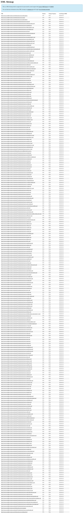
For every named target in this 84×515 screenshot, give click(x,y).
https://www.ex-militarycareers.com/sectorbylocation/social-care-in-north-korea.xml (17, 349)
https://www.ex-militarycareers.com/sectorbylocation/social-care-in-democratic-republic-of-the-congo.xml (21, 213)
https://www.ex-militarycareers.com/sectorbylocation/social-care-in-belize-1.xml (16, 443)
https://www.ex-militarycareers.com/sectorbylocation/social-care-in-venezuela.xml (16, 431)
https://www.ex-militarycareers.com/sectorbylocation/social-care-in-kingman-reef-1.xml (17, 43)
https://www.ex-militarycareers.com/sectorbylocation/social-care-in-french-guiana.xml (17, 419)
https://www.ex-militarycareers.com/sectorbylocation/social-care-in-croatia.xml (16, 103)
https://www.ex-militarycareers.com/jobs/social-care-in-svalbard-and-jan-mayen (16, 150)
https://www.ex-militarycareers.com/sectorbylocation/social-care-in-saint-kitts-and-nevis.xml (18, 492)
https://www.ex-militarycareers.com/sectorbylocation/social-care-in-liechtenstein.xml (17, 131)
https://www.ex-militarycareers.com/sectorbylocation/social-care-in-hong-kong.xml (17, 331)
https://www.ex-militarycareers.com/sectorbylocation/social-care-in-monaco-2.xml (16, 143)
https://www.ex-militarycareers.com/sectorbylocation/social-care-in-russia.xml (16, 160)
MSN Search (45, 6)
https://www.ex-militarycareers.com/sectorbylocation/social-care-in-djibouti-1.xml (16, 215)
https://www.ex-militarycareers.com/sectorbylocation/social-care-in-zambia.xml (16, 298)
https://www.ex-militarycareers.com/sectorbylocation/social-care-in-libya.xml (15, 241)
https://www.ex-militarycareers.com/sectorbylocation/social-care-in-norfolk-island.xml (17, 60)
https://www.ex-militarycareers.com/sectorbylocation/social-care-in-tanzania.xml (16, 288)
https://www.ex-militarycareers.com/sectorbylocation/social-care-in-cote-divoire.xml (17, 211)
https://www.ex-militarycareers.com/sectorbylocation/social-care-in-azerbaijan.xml (16, 305)
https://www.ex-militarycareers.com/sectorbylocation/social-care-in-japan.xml (16, 343)
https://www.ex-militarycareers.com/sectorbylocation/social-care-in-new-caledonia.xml (17, 54)
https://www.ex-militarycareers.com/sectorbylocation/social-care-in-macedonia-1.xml (17, 137)
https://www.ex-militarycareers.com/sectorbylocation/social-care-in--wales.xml (16, 186)
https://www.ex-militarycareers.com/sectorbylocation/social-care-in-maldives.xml (16, 364)
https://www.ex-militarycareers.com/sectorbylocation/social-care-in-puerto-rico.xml (17, 490)
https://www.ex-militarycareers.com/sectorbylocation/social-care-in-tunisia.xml (16, 292)
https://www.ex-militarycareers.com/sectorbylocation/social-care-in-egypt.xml (16, 217)
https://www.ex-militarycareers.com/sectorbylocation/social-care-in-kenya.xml (16, 235)
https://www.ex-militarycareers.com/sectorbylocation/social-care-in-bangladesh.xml (17, 309)
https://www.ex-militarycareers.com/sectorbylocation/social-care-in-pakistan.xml (16, 374)
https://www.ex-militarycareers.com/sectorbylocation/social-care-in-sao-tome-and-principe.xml (19, 272)
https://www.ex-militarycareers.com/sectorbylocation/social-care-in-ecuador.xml (16, 415)
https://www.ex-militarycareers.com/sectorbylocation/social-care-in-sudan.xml (16, 284)
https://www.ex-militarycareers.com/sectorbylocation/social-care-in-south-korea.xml (17, 351)
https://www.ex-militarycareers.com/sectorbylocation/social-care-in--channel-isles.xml (17, 180)
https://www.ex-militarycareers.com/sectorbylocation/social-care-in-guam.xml (16, 35)
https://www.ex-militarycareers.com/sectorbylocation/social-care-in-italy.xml (15, 127)
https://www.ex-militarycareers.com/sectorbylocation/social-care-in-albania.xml (16, 90)
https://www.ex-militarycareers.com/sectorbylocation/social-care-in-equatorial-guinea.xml (18, 219)
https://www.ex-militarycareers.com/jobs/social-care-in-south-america (14, 19)
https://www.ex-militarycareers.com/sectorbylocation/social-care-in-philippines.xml (17, 376)
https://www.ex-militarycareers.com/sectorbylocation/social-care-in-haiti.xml (15, 470)
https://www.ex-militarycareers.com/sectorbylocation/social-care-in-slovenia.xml (16, 166)
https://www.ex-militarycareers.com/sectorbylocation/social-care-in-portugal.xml (16, 154)
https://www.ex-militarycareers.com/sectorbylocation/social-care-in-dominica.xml (16, 457)
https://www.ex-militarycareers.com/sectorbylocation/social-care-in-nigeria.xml (16, 262)
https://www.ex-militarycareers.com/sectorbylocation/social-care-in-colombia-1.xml (17, 413)
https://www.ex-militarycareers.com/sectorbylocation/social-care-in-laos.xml (15, 356)
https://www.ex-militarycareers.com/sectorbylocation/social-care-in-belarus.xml (16, 96)
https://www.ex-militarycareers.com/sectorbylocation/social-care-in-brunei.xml (16, 315)
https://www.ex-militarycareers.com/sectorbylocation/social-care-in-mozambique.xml (17, 256)
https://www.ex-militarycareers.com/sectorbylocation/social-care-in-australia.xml (16, 25)
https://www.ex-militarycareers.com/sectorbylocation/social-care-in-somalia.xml (16, 280)
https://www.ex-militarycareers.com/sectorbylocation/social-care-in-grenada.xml (16, 464)
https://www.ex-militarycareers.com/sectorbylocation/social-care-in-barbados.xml (16, 441)
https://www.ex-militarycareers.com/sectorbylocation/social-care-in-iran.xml (15, 337)
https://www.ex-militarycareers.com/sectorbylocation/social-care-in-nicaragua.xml (16, 486)
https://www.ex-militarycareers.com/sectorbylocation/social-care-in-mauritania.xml (16, 249)
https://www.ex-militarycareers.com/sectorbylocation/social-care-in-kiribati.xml (16, 45)
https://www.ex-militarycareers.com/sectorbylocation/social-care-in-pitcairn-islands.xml (17, 70)
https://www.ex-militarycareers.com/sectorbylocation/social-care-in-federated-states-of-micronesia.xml (20, 48)
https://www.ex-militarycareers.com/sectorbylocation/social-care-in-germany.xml (16, 117)
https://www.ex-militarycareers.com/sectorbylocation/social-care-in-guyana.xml (16, 421)
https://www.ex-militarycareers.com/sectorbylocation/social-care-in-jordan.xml (16, 345)
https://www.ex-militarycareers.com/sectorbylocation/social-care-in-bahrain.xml (16, 307)
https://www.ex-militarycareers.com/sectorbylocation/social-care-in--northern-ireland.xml (18, 182)
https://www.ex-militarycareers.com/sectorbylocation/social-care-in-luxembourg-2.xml (17, 135)
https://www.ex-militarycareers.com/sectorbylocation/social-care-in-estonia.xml (16, 109)
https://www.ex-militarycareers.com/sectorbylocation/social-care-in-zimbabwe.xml (16, 300)
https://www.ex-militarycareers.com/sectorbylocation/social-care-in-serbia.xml (16, 162)
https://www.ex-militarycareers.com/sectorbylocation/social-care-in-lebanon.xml (16, 358)
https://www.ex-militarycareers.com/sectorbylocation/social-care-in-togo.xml (15, 290)
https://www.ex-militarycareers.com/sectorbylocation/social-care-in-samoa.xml (16, 72)
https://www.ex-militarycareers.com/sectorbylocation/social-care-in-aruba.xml (16, 437)
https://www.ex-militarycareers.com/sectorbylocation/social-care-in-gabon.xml (16, 225)
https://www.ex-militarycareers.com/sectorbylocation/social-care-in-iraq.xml (15, 339)
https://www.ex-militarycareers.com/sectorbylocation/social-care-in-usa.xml (15, 21)
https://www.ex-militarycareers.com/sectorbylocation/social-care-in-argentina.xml (16, 406)
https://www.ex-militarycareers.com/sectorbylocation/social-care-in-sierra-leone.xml (17, 278)
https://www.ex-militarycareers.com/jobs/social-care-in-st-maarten (13, 508)
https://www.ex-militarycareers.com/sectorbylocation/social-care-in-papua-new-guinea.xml (18, 68)
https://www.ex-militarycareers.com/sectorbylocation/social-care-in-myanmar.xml (16, 368)
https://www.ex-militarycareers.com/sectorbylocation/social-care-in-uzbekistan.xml (16, 400)
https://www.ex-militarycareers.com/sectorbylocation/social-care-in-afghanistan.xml (17, 302)
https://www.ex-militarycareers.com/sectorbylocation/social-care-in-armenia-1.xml (16, 304)
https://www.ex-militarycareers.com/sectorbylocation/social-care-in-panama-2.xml (16, 488)
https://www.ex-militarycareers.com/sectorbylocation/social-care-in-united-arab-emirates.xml (18, 398)
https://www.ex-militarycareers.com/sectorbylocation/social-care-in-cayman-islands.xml (17, 451)
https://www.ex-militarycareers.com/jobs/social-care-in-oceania (13, 17)
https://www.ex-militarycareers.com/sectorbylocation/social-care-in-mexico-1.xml (16, 478)
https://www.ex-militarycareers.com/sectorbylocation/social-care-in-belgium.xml (16, 98)
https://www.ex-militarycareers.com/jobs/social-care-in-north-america (14, 15)
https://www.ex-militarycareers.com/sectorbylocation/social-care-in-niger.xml (15, 260)
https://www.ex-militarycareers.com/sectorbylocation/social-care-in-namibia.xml (16, 258)
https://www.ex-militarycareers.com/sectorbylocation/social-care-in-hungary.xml (16, 123)
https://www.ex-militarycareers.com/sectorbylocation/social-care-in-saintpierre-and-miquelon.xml (19, 496)
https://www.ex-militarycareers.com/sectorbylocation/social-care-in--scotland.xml (16, 184)
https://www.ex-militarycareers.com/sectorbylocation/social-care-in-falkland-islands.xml (17, 417)
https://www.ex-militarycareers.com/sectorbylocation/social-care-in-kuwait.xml (16, 353)
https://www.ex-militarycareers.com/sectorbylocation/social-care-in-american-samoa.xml (18, 23)
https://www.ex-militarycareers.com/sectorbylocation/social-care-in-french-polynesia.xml (18, 33)
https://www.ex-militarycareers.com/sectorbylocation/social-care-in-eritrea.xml (16, 221)
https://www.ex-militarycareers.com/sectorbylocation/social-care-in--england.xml (16, 176)
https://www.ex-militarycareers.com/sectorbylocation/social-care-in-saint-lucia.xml (16, 494)
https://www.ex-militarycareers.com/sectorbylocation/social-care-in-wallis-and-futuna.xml (18, 86)
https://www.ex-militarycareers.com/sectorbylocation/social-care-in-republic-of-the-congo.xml (19, 264)
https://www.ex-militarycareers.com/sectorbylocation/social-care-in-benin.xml (16, 194)
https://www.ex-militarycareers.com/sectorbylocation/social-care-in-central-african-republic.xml (19, 205)
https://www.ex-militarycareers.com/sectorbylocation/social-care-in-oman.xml (16, 372)
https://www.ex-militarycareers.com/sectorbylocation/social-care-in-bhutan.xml (16, 311)
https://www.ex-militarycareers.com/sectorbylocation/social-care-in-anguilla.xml (16, 433)
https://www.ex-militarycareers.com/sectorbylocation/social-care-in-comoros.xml (16, 209)
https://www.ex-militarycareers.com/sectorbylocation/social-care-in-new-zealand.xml (17, 56)
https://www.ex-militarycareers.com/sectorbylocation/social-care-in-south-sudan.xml (17, 510)
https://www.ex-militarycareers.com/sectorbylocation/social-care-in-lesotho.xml (16, 237)
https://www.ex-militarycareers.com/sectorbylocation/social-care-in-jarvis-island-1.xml (17, 39)
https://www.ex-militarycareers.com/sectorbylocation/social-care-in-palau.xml (16, 64)
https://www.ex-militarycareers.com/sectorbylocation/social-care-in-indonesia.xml (16, 335)
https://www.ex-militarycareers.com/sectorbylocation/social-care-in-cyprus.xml (16, 325)
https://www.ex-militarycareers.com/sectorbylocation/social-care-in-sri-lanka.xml (16, 384)
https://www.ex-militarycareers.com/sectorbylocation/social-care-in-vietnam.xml (16, 402)
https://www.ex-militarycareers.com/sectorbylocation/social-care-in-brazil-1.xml (16, 409)
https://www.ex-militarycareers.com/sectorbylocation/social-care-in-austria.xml (16, 94)
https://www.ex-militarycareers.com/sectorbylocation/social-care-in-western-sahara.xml (17, 296)
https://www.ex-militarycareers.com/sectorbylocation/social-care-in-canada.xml (16, 449)
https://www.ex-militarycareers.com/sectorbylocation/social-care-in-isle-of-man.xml (17, 178)
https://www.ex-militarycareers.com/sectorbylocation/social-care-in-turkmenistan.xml (17, 396)
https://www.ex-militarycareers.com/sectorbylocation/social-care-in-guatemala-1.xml (17, 468)
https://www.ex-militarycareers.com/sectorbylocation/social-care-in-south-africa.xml (17, 282)
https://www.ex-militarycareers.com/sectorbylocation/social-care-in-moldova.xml (16, 141)
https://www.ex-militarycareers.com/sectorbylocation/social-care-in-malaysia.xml (16, 362)
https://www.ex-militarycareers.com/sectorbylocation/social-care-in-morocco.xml (16, 254)
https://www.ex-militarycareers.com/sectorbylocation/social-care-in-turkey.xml (16, 394)
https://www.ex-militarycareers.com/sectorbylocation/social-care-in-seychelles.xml (16, 276)
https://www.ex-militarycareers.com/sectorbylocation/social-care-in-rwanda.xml (16, 268)
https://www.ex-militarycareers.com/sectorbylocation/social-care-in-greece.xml (16, 121)
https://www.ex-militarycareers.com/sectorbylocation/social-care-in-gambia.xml (16, 227)
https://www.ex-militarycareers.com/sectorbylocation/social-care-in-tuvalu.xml (16, 80)
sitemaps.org (30, 9)
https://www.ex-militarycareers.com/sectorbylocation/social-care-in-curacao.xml (16, 484)
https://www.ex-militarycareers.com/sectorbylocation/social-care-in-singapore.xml (16, 382)
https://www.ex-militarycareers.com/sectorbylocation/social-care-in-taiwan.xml (16, 388)
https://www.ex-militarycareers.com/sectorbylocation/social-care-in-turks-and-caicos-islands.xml (19, 502)
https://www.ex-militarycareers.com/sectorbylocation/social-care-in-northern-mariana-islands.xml (19, 62)
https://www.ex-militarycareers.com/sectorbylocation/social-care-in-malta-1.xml (16, 139)
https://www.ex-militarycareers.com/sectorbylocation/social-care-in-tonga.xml (16, 78)
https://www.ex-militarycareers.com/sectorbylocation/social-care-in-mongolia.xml (16, 366)
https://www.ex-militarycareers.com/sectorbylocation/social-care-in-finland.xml (16, 113)
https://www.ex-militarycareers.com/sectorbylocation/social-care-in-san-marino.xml (17, 506)
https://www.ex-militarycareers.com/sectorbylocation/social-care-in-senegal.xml (16, 274)
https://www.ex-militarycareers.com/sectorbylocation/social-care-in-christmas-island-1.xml (18, 321)
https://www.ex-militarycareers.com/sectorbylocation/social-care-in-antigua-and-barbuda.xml (18, 435)
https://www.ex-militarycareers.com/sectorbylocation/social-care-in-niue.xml (15, 58)
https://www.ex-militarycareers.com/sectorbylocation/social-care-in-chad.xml (15, 207)
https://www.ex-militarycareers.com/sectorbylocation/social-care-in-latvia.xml (16, 129)
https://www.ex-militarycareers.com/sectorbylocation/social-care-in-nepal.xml (16, 370)
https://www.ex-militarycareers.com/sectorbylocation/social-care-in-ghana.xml (16, 229)
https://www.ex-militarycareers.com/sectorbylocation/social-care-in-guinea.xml (16, 231)
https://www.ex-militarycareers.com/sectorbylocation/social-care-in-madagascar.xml (17, 243)
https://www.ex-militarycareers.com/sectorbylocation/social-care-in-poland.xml (16, 152)
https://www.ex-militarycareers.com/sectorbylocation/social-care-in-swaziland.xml (16, 286)
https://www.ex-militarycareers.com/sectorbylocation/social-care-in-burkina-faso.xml (17, 198)
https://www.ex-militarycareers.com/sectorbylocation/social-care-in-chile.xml (15, 411)
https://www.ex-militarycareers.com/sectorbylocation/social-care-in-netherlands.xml (17, 147)
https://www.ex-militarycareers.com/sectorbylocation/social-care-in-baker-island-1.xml (17, 27)
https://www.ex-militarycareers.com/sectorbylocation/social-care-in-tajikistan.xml (16, 390)
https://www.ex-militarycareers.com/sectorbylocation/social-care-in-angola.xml (16, 192)
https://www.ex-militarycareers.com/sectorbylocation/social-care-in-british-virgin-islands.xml (18, 447)
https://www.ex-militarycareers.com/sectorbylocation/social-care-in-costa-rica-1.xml (17, 453)
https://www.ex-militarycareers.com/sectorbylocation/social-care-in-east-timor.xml (16, 327)
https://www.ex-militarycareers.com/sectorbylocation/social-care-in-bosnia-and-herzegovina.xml (19, 99)
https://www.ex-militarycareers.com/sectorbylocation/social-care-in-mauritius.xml (16, 251)
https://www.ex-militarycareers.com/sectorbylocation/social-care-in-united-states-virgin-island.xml (19, 504)
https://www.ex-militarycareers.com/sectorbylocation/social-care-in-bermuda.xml (16, 445)
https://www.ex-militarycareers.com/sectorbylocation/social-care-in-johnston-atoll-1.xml (18, 41)
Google (40, 6)
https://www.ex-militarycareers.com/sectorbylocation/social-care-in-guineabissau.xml (17, 233)
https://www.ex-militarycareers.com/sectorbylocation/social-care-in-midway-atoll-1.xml (17, 50)
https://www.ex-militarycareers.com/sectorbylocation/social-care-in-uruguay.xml (16, 429)
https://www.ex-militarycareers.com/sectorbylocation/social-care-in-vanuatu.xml (16, 82)
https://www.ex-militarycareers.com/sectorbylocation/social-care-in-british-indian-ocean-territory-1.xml (20, 313)
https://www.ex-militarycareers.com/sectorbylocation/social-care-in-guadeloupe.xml (17, 466)
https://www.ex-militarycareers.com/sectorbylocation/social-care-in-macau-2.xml (16, 360)
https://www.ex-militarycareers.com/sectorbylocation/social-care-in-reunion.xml (16, 266)
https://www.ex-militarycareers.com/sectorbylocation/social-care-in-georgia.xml (16, 329)
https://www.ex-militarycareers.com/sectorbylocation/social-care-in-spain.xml (15, 168)
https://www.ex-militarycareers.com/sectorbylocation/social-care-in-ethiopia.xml (16, 223)
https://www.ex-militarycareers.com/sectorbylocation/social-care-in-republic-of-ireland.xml (18, 156)
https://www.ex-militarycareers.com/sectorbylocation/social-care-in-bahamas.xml (16, 439)
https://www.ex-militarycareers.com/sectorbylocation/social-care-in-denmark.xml (16, 107)
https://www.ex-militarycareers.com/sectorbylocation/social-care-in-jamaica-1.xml (16, 474)
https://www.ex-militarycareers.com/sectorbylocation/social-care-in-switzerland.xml (17, 172)
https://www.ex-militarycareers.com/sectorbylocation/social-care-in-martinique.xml (17, 476)
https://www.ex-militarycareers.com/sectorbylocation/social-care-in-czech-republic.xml (17, 105)
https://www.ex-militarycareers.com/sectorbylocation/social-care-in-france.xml (16, 115)
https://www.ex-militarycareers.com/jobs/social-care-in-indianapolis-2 (14, 511)
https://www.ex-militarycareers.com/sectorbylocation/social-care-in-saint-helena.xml (17, 270)
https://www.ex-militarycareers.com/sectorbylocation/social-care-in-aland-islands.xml (17, 88)
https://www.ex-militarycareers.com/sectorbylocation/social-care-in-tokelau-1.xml (16, 76)
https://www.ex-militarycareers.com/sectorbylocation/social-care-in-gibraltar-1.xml (16, 119)
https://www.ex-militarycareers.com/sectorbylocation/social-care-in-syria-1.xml (16, 386)
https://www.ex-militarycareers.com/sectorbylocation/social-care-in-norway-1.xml (16, 149)
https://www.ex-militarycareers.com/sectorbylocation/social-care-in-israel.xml (15, 341)
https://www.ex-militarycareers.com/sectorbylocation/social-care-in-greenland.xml (16, 462)
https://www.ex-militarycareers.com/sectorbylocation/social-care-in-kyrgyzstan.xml (17, 355)
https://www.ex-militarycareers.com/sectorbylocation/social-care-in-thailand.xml (16, 392)
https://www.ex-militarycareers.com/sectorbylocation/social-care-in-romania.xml (16, 158)
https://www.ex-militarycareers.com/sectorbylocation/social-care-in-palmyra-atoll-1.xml (17, 66)
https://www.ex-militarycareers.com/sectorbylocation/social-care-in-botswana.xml (16, 196)
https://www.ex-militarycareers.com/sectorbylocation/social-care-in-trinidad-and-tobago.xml (18, 500)
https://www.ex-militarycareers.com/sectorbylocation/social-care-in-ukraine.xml (16, 174)
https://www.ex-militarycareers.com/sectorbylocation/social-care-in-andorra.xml (16, 92)
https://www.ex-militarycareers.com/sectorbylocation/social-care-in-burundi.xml (16, 200)
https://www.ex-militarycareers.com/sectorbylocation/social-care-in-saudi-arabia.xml (17, 380)
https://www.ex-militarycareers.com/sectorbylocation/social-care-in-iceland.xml (16, 125)
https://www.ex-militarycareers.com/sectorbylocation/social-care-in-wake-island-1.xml (17, 84)
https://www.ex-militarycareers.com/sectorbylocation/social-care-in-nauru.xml (16, 52)
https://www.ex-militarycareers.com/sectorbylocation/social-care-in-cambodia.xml (16, 317)
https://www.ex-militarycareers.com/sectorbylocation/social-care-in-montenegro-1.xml (17, 145)
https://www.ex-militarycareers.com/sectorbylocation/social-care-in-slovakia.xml (16, 164)
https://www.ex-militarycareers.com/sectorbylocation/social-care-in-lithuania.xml (16, 133)
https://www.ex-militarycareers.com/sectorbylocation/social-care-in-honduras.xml (16, 472)
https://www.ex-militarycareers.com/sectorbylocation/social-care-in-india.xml (15, 333)
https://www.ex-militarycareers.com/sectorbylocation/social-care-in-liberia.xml (16, 239)
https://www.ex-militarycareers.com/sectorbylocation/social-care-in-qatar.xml (15, 378)
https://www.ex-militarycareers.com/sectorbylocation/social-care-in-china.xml (16, 319)
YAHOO (52, 6)
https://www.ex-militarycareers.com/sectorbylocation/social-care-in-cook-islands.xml (17, 29)
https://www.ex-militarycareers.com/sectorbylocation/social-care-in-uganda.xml (16, 294)
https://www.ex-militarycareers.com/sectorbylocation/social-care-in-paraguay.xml (16, 423)
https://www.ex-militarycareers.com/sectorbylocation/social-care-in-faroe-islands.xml (17, 111)
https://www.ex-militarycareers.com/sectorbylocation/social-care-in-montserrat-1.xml (17, 480)
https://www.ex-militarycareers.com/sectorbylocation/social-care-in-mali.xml (15, 247)
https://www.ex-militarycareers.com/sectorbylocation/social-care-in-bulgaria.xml (16, 101)
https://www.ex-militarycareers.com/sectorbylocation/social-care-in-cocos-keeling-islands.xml (19, 323)
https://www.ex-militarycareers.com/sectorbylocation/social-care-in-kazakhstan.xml (17, 347)
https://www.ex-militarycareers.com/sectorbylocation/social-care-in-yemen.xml (16, 404)
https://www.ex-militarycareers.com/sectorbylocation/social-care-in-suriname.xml (16, 427)
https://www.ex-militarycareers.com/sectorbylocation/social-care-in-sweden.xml (16, 170)
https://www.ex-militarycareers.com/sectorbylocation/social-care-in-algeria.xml (16, 190)
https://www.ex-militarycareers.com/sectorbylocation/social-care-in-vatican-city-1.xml (17, 188)
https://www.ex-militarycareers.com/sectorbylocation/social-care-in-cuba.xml (15, 455)
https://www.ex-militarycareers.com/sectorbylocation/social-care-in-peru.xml (15, 425)
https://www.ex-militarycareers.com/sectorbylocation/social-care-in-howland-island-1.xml (18, 37)
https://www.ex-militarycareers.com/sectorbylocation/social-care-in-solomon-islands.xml (18, 74)
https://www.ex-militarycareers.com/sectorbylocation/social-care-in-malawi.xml (16, 245)
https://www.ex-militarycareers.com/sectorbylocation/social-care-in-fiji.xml (15, 31)
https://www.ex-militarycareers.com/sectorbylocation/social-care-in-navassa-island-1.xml (18, 482)
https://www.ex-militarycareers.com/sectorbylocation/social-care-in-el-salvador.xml (17, 460)
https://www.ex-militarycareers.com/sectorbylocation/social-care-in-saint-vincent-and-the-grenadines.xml (21, 498)
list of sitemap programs (44, 9)
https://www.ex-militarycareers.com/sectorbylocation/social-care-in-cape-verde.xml (17, 203)
